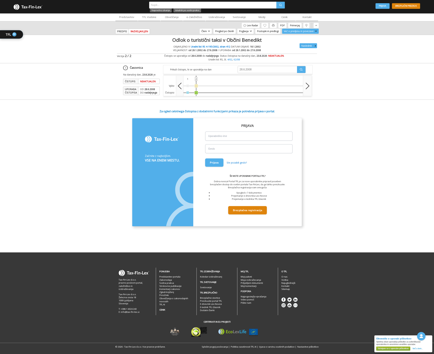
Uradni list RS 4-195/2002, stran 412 (210, 46)
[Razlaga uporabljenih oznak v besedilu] (306, 25)
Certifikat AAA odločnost (174, 332)
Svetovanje (239, 17)
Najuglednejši (288, 282)
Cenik (284, 17)
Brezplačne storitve (210, 297)
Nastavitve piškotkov (308, 346)
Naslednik (306, 45)
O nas (284, 276)
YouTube (289, 305)
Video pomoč (247, 299)
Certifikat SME (199, 332)
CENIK (162, 309)
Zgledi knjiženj (166, 292)
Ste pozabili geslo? (237, 162)
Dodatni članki (207, 310)
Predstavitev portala (169, 276)
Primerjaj (295, 25)
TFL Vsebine (149, 17)
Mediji (261, 17)
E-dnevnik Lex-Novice (211, 303)
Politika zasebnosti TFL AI (243, 346)
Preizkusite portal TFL (211, 300)
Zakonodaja (165, 279)
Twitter (289, 300)
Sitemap (285, 289)
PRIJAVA (382, 5)
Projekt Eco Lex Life (238, 332)
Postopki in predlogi (268, 31)
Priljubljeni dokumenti (252, 282)
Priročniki (164, 295)
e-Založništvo (194, 17)
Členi (204, 31)
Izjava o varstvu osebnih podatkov (277, 346)
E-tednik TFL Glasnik (210, 307)
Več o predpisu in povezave (299, 31)
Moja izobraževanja (251, 279)
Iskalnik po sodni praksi (187, 10)
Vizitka (284, 279)
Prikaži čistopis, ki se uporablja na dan (191, 69)
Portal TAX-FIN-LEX (28, 7)
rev (179, 86)
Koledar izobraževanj (211, 276)
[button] (301, 69)
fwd (307, 86)
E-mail (295, 305)
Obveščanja (172, 17)
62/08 (237, 59)
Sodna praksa (166, 282)
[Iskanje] (280, 5)
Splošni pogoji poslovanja (215, 346)
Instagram (283, 305)
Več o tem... (417, 348)
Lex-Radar (252, 25)
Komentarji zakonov (169, 289)
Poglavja (244, 31)
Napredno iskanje (161, 10)
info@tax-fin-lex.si (130, 311)
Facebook (283, 300)
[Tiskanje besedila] (273, 25)
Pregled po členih (224, 31)
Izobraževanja (217, 17)
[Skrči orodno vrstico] (316, 25)
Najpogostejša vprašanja (253, 296)
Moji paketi (246, 276)
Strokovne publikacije (170, 286)
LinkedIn (295, 300)
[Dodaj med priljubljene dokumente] (264, 25)
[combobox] (212, 5)
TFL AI (162, 304)
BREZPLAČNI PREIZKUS (406, 5)
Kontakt (307, 17)
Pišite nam (246, 302)
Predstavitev (126, 17)
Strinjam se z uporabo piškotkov (393, 348)
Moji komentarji (249, 286)
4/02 (229, 59)
